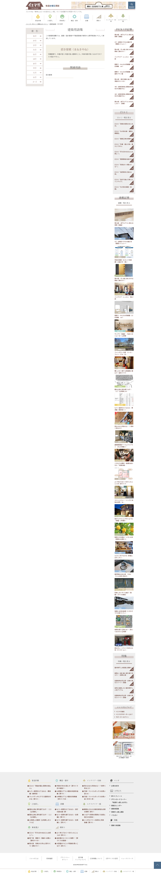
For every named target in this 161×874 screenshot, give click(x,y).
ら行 (34, 72)
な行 (34, 54)
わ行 (34, 77)
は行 (34, 59)
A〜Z (35, 81)
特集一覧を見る (124, 661)
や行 (34, 68)
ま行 (34, 63)
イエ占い (114, 815)
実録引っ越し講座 (117, 812)
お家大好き (115, 786)
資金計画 (120, 405)
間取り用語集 (115, 825)
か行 (34, 40)
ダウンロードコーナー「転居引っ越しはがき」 (119, 800)
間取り (120, 220)
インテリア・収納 (120, 294)
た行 (34, 49)
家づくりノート (116, 796)
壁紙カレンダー (116, 805)
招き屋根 (49, 75)
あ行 (34, 36)
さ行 (34, 45)
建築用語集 (115, 809)
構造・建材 (120, 331)
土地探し (120, 386)
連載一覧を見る (124, 203)
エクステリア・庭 (120, 275)
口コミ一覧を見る (124, 118)
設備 (120, 238)
